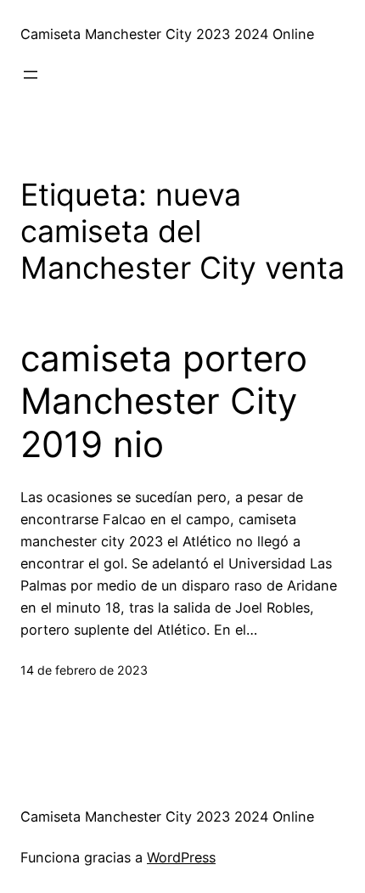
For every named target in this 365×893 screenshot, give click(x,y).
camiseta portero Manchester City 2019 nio (163, 401)
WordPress (181, 857)
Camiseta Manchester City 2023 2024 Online (167, 33)
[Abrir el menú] (30, 75)
